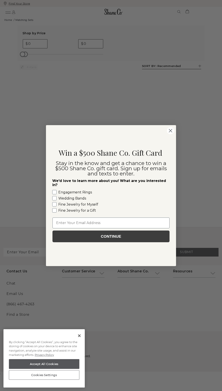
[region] (44, 358)
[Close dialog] (170, 130)
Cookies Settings (44, 375)
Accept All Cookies (44, 364)
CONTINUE (111, 236)
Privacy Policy (44, 355)
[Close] (79, 335)
